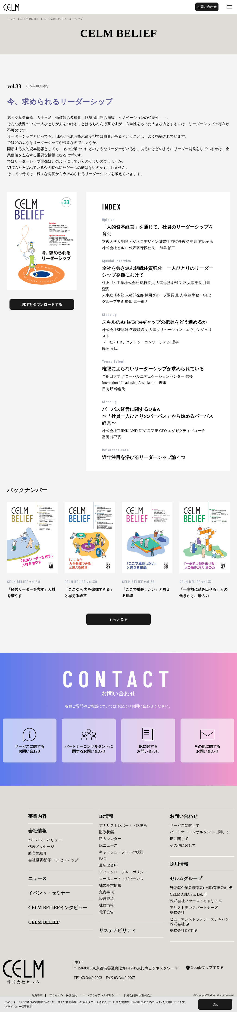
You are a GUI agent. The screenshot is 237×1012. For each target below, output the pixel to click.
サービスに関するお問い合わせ (29, 748)
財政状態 (106, 832)
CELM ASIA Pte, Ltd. (186, 894)
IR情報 (106, 816)
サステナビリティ (117, 930)
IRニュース (108, 845)
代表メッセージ (41, 846)
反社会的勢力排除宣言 (138, 995)
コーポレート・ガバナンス (121, 879)
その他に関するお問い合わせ (207, 748)
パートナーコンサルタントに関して (199, 832)
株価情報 (106, 905)
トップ (11, 19)
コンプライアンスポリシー (100, 995)
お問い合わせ (207, 7)
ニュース (37, 878)
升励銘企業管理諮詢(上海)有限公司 (199, 888)
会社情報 (37, 830)
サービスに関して (185, 825)
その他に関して (183, 845)
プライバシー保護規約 (18, 1006)
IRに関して (179, 839)
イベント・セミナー (49, 892)
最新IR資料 (108, 865)
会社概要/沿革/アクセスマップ (53, 860)
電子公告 (106, 912)
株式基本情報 (110, 885)
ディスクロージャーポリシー (123, 872)
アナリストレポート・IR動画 (123, 825)
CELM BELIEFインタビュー (57, 907)
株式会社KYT (181, 930)
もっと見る (118, 619)
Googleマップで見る (207, 967)
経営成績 (106, 899)
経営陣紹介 (37, 853)
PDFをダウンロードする (42, 304)
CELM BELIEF (29, 19)
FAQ (102, 859)
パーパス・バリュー (45, 840)
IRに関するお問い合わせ (148, 748)
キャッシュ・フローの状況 (121, 852)
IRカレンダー (110, 839)
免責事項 (106, 892)
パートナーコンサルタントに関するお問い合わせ (89, 748)
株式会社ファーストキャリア (194, 901)
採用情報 (179, 863)
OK (215, 1004)
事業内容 (37, 816)
